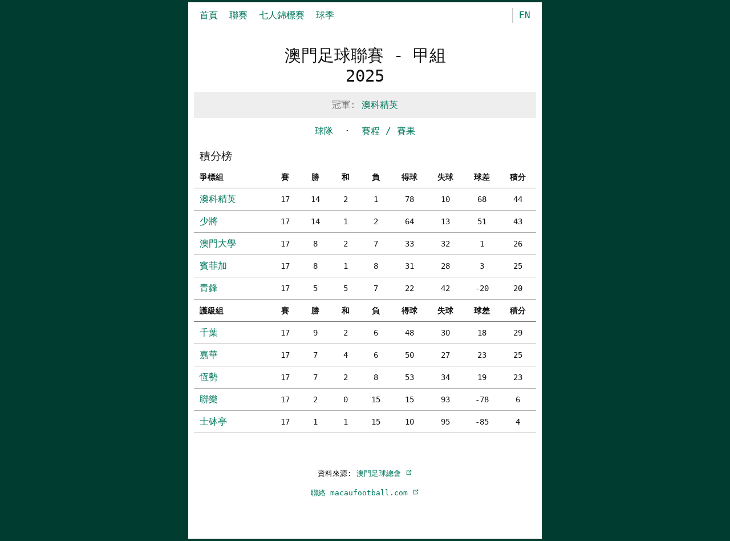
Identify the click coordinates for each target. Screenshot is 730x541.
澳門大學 (218, 243)
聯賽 (238, 15)
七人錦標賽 (282, 15)
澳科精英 (380, 104)
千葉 (209, 332)
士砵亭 (213, 421)
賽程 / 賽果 (388, 131)
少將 (209, 221)
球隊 (324, 131)
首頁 (209, 15)
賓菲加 (213, 265)
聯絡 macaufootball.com (361, 492)
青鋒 (209, 287)
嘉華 (209, 354)
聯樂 (209, 399)
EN (524, 15)
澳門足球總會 (380, 473)
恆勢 (209, 377)
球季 (325, 15)
